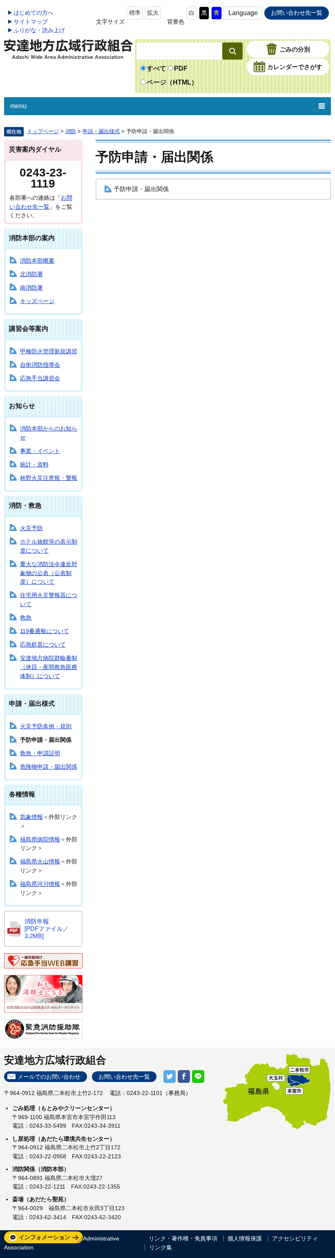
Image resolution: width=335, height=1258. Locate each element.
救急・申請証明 (40, 753)
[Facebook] (184, 1076)
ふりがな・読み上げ (39, 30)
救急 (25, 617)
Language (243, 12)
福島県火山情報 (40, 861)
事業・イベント (40, 451)
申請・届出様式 (101, 131)
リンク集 (160, 1247)
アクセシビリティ (295, 1238)
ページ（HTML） (172, 82)
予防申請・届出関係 (141, 188)
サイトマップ (30, 21)
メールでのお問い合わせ (49, 1076)
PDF (181, 68)
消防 (70, 131)
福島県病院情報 (40, 839)
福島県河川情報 (40, 884)
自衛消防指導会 (40, 364)
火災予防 (31, 528)
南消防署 (31, 287)
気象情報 (31, 817)
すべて (156, 68)
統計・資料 (34, 464)
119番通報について (44, 631)
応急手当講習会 (40, 378)
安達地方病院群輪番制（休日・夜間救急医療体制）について (48, 667)
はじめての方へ (33, 12)
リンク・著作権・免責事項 (183, 1238)
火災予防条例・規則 (45, 726)
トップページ (43, 131)
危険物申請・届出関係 (48, 766)
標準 (135, 12)
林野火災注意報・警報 (48, 478)
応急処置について (43, 644)
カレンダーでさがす (294, 67)
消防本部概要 (37, 260)
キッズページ (37, 301)
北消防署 (31, 274)
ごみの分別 (294, 49)
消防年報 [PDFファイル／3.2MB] (47, 928)
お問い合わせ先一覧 (296, 12)
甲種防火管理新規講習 (48, 351)
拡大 (153, 12)
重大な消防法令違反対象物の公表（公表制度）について (48, 573)
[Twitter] (169, 1076)
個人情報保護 (245, 1238)
